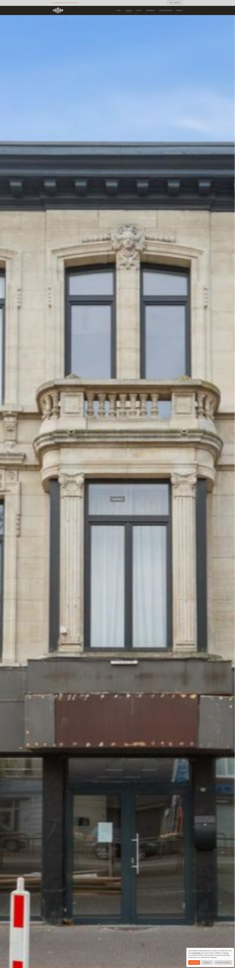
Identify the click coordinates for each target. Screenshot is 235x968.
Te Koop (128, 10)
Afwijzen (207, 962)
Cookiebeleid (195, 953)
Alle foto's (117, 499)
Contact (179, 10)
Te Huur (139, 10)
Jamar (58, 10)
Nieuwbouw (150, 10)
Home (119, 10)
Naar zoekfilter (174, 2)
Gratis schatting (165, 10)
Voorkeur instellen (223, 962)
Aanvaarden (194, 962)
